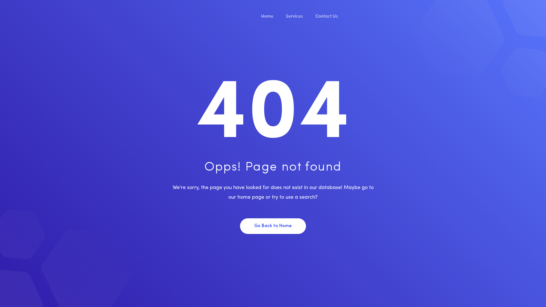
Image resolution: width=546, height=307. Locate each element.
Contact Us (327, 15)
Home (267, 15)
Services (295, 15)
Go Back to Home (273, 226)
